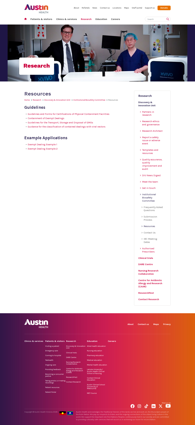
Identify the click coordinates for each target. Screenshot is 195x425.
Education (101, 19)
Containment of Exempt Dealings (46, 118)
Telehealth (49, 360)
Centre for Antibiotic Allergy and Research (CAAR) (74, 371)
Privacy (167, 324)
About (76, 8)
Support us (150, 8)
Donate (164, 8)
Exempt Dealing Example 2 (43, 148)
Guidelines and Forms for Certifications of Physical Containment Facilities (68, 114)
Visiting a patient (52, 346)
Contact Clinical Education (93, 379)
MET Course (92, 393)
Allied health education (96, 346)
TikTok (147, 309)
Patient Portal (50, 392)
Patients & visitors (41, 19)
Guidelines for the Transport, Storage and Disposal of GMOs (60, 122)
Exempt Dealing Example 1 (42, 144)
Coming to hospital (53, 355)
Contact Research (73, 382)
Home (26, 19)
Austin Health (36, 7)
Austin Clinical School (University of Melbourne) (96, 387)
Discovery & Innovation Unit (57, 100)
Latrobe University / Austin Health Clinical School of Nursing (96, 371)
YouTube (168, 309)
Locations (117, 8)
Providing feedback (53, 369)
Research (86, 19)
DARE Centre (71, 357)
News (94, 8)
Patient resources (52, 387)
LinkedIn (154, 309)
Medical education (94, 360)
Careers (115, 19)
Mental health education (97, 365)
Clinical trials (71, 353)
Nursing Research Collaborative (73, 363)
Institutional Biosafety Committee (89, 100)
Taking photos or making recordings (55, 382)
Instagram (140, 309)
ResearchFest (71, 377)
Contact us (105, 8)
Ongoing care (50, 365)
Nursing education (94, 351)
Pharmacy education (95, 355)
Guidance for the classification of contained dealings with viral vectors (66, 126)
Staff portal (137, 8)
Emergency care (51, 351)
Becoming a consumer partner (54, 375)
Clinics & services (66, 19)
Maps (126, 8)
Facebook (133, 309)
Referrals (86, 8)
